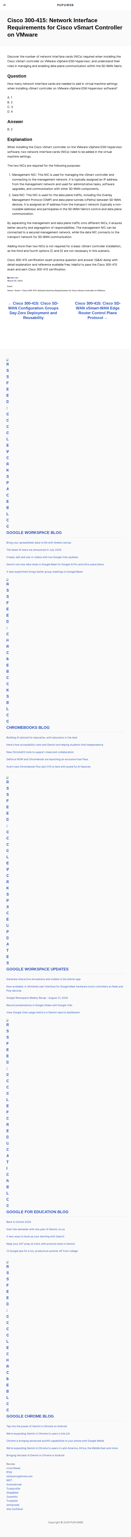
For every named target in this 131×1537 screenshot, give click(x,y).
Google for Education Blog (37, 1212)
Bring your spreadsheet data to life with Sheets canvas (38, 542)
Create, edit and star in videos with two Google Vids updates (42, 557)
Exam (9, 286)
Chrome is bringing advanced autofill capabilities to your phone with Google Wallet (55, 1440)
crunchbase (13, 1468)
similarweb (12, 1504)
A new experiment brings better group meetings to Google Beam (44, 571)
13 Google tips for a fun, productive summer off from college (42, 1251)
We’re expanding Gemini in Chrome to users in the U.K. (38, 1433)
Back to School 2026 (18, 1221)
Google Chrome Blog (30, 1416)
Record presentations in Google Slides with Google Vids (39, 1005)
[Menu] (5, 5)
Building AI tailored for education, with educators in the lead (41, 737)
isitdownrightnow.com (19, 1476)
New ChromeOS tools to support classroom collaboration (40, 752)
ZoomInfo (12, 1496)
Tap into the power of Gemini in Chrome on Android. (36, 1426)
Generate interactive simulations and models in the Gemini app (43, 979)
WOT (9, 1480)
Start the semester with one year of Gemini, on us (35, 1229)
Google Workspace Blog (34, 532)
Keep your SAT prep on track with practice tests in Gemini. (40, 1243)
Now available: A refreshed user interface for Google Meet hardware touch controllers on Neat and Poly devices (64, 988)
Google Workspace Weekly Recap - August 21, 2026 (37, 997)
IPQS (9, 1472)
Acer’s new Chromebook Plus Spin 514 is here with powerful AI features (48, 766)
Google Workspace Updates (37, 969)
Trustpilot (12, 1500)
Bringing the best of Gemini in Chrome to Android (35, 1455)
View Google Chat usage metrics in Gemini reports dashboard (43, 1012)
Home (10, 290)
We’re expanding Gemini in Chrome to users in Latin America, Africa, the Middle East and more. (62, 1448)
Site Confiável (14, 1509)
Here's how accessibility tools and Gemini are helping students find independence (54, 744)
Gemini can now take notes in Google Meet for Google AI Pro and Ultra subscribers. (55, 564)
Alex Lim (14, 277)
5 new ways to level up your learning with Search (35, 1236)
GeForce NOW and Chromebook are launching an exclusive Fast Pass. (47, 759)
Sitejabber (12, 1492)
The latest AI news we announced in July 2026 (33, 549)
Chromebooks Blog (28, 727)
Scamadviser (14, 1484)
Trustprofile (13, 1488)
